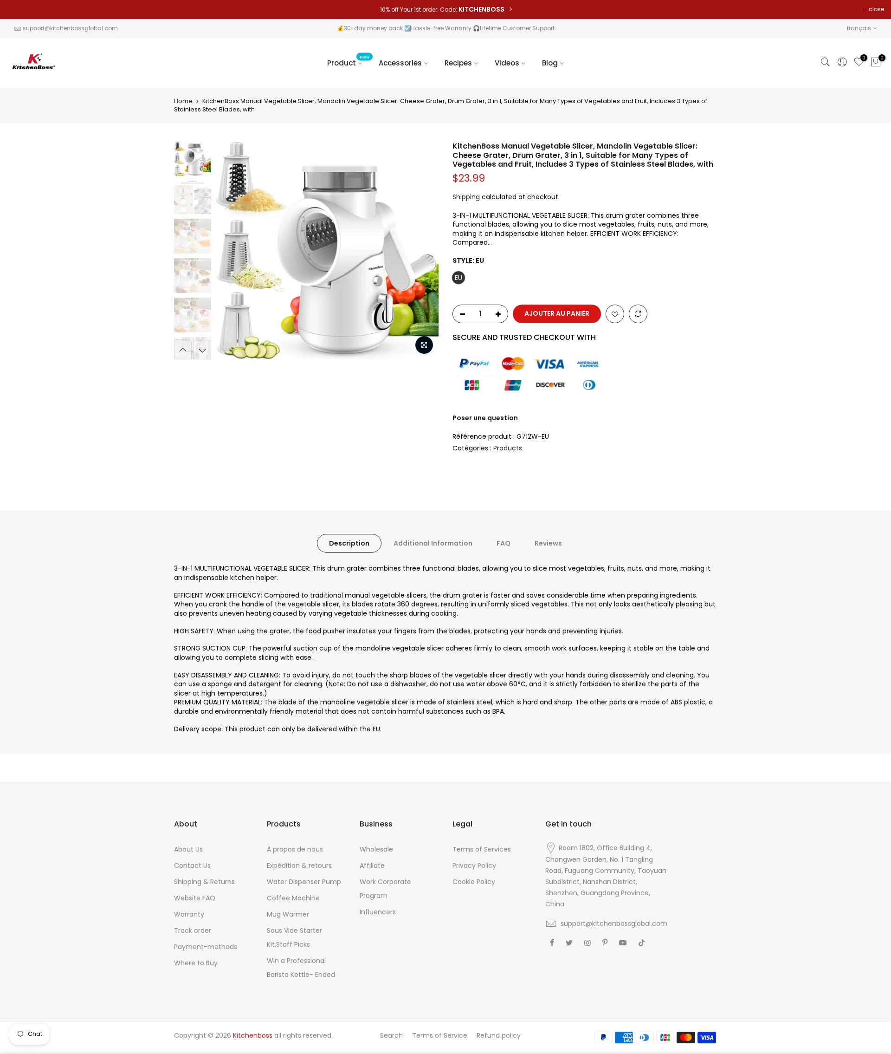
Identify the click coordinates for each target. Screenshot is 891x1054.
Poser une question (485, 418)
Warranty (189, 914)
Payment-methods (205, 946)
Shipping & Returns (204, 881)
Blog (550, 63)
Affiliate (372, 865)
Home (183, 101)
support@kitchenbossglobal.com (70, 28)
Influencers (378, 912)
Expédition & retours (299, 865)
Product (348, 61)
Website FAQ (194, 898)
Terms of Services (481, 849)
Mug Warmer (288, 914)
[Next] (422, 250)
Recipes (458, 63)
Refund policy (499, 1035)
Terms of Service (439, 1035)
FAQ (503, 543)
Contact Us (192, 865)
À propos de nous (295, 849)
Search (391, 1035)
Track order (192, 930)
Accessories (400, 63)
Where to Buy (196, 963)
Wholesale (376, 849)
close (876, 9)
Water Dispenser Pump (304, 881)
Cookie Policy (473, 881)
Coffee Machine (293, 898)
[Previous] (232, 250)
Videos (507, 63)
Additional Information (433, 543)
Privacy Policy (474, 865)
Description (349, 543)
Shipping (466, 197)
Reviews (548, 543)
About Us (188, 849)
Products (507, 448)
